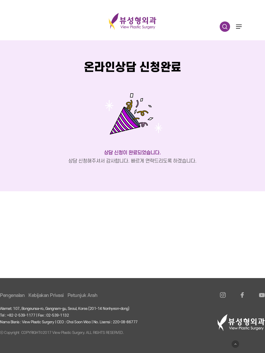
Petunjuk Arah (83, 295)
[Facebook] (242, 298)
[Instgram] (223, 298)
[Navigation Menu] (239, 26)
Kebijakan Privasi (46, 295)
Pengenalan (12, 295)
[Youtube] (262, 298)
